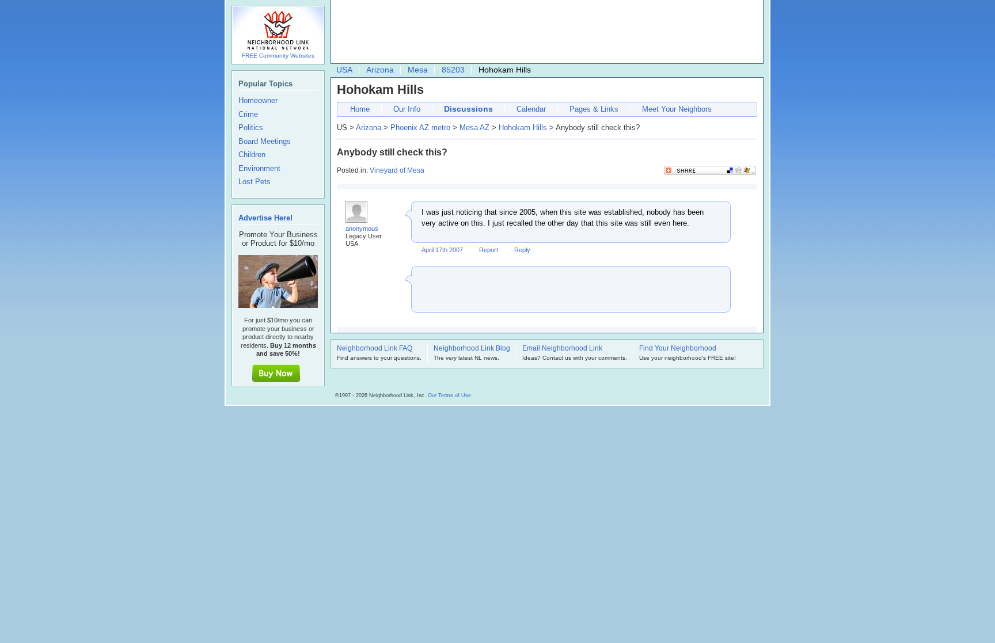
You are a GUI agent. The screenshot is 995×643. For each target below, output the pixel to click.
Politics (250, 128)
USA (344, 69)
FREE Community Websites (278, 55)
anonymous (361, 228)
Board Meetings (264, 142)
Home (360, 109)
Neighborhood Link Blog (472, 348)
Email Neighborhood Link (562, 348)
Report (488, 249)
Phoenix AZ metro (420, 127)
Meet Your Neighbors (677, 109)
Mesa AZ (474, 127)
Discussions (468, 108)
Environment (259, 169)
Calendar (531, 109)
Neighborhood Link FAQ (374, 348)
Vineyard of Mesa (397, 170)
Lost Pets (254, 182)
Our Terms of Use (449, 395)
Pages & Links (593, 109)
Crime (248, 115)
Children (251, 155)
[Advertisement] (544, 32)
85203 (453, 69)
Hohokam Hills (523, 127)
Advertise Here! (265, 218)
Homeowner (258, 101)
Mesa (418, 69)
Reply (522, 249)
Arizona (380, 69)
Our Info (406, 109)
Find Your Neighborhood (677, 348)
